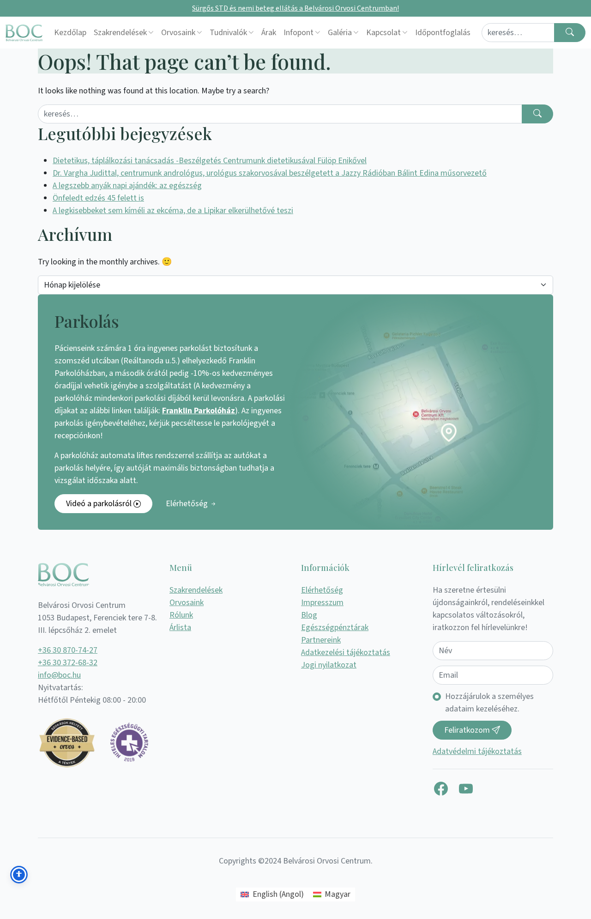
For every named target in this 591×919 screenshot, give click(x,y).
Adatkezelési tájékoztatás (345, 652)
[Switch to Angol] (478, 33)
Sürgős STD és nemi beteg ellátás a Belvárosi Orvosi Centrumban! (295, 8)
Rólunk (181, 615)
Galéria (340, 32)
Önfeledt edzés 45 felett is (98, 198)
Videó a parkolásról (99, 503)
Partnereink (321, 640)
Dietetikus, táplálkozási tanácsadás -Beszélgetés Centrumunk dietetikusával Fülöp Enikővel (210, 160)
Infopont (298, 32)
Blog (309, 615)
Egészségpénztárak (334, 627)
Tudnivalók (228, 32)
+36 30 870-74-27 (67, 650)
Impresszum (322, 602)
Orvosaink (178, 32)
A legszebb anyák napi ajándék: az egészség (127, 185)
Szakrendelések (120, 32)
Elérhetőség (188, 503)
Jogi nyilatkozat (328, 665)
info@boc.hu (59, 675)
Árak (268, 32)
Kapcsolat (383, 32)
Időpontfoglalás (442, 32)
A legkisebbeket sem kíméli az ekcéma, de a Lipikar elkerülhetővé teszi (173, 210)
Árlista (180, 627)
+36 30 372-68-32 (67, 662)
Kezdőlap (70, 32)
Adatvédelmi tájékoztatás (477, 751)
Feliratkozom (468, 730)
